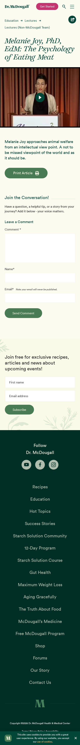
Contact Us (40, 682)
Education (11, 20)
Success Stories (40, 523)
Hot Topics (40, 511)
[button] (40, 97)
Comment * (13, 229)
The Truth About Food (40, 609)
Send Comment (23, 313)
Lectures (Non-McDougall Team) (27, 27)
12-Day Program (40, 547)
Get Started (47, 6)
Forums (40, 657)
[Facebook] (40, 465)
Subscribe (19, 410)
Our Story (40, 670)
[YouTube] (26, 465)
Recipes (40, 486)
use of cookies (44, 741)
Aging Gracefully (40, 596)
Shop (40, 645)
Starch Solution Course (40, 560)
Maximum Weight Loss (40, 584)
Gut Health (40, 572)
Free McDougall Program (40, 633)
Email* (9, 289)
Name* (9, 269)
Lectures (31, 20)
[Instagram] (53, 465)
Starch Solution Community (40, 535)
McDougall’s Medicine (40, 621)
